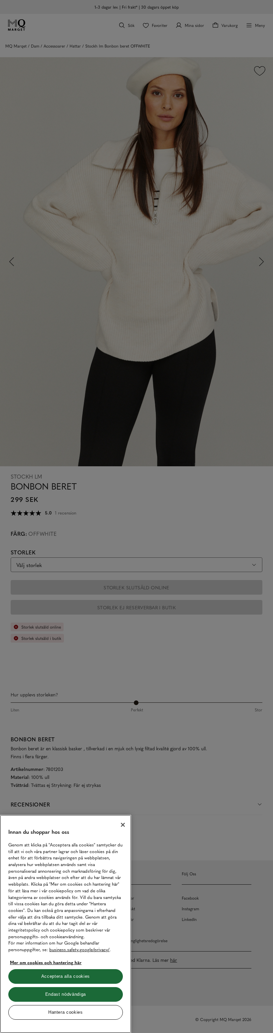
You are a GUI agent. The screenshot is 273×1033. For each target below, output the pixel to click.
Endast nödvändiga (65, 994)
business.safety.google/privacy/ (79, 949)
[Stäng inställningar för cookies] (123, 824)
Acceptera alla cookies (65, 976)
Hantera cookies (65, 1012)
